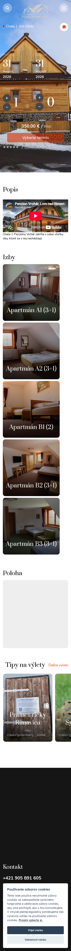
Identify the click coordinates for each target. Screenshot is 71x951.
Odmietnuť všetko (35, 939)
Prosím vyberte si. (31, 920)
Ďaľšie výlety (58, 665)
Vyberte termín (35, 137)
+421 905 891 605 (22, 878)
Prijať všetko (35, 930)
